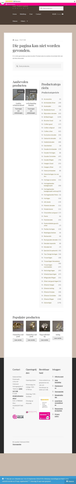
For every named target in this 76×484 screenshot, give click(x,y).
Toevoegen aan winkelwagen (18, 111)
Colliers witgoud (49, 127)
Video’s (23, 21)
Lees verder (18, 340)
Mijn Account (59, 376)
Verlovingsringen (49, 270)
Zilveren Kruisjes (49, 292)
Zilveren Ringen (49, 299)
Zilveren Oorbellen (50, 295)
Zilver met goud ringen (51, 281)
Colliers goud (48, 124)
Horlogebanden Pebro (51, 195)
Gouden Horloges (49, 153)
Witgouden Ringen (50, 277)
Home (15, 14)
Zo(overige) (47, 303)
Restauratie (47, 236)
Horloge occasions (50, 180)
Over (31, 14)
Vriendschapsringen (50, 274)
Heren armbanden (49, 170)
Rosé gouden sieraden (51, 240)
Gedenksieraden (49, 142)
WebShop (23, 14)
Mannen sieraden (49, 205)
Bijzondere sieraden (50, 113)
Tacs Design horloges (50, 254)
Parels (46, 216)
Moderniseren (48, 209)
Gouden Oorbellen (50, 156)
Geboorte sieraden (50, 138)
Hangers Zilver (48, 167)
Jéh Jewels (47, 202)
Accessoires (48, 99)
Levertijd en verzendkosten (59, 403)
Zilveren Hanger (49, 285)
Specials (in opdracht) (51, 250)
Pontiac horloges (49, 229)
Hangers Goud (48, 163)
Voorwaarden (59, 391)
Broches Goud (48, 120)
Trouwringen (48, 257)
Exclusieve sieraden (50, 135)
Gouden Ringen (49, 160)
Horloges (47, 198)
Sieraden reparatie (50, 243)
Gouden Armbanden (50, 149)
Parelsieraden (48, 220)
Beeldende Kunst (49, 110)
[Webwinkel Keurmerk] (18, 417)
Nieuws (15, 21)
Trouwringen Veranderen (52, 261)
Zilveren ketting (49, 288)
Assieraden (47, 106)
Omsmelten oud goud (51, 213)
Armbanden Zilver (49, 103)
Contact (38, 14)
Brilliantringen (48, 117)
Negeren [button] (71, 481)
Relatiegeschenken (50, 232)
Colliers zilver (48, 131)
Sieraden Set (48, 247)
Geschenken (48, 145)
